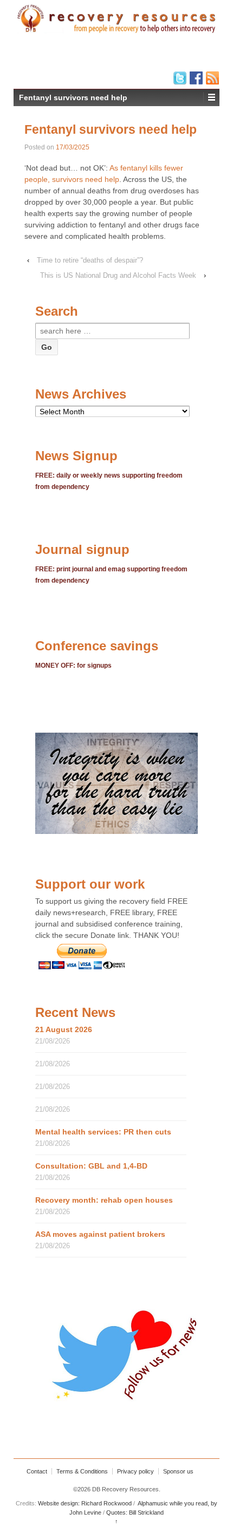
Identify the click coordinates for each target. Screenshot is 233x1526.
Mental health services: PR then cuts (103, 1131)
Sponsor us (178, 1471)
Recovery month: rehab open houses (104, 1200)
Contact (37, 1471)
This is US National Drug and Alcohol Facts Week (118, 275)
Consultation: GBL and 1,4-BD (91, 1166)
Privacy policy (135, 1471)
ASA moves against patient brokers (100, 1234)
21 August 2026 (63, 1029)
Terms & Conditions (82, 1471)
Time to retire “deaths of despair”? (90, 260)
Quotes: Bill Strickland (135, 1512)
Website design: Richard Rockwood (85, 1503)
